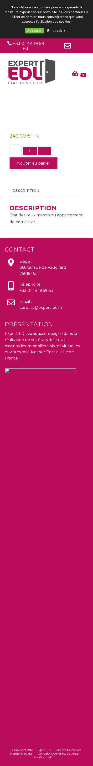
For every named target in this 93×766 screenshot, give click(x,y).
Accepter (34, 30)
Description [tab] (26, 190)
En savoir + (56, 30)
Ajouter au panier (33, 163)
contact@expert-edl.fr (41, 307)
